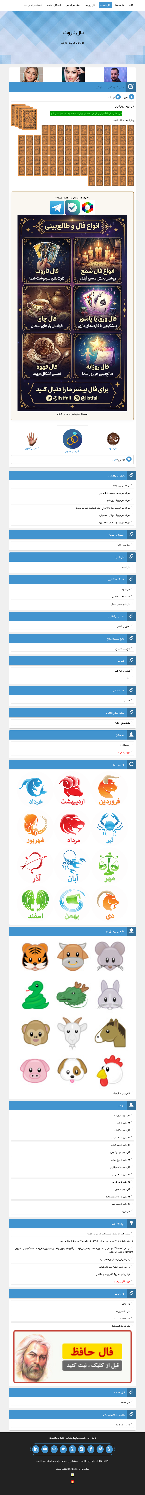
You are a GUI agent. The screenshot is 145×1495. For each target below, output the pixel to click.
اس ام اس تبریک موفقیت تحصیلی (114, 514)
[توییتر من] (63, 1449)
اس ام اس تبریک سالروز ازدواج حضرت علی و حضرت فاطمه (103, 507)
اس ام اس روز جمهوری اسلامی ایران (114, 522)
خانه (131, 4)
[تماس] (72, 1449)
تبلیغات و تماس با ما (33, 4)
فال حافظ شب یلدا (122, 1318)
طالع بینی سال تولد (121, 1093)
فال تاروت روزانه (122, 1115)
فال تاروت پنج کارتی (120, 1159)
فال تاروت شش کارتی (120, 1167)
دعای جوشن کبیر (122, 670)
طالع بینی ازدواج (122, 648)
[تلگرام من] (100, 1449)
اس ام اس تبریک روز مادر (118, 500)
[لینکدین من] (35, 1449)
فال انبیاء (126, 566)
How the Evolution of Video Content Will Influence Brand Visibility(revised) (96, 1240)
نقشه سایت (61, 1468)
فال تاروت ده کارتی (121, 1181)
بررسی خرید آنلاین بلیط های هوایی (114, 1266)
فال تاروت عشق (122, 1189)
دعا (128, 678)
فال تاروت (105, 4)
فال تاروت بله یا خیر (121, 1203)
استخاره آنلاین (54, 4)
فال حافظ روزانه (123, 1311)
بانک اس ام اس (73, 4)
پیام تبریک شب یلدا (121, 1325)
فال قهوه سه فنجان (121, 596)
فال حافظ (119, 4)
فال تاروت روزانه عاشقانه (118, 1196)
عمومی (114, 459)
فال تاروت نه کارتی (121, 1174)
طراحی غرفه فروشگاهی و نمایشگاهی (113, 1273)
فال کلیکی (125, 700)
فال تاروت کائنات (122, 1130)
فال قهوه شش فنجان (120, 603)
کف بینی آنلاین (123, 626)
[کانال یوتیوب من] (44, 1449)
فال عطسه (125, 1402)
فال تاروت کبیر (123, 1122)
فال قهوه (126, 589)
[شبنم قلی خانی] (31, 75)
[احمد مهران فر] (115, 75)
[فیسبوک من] (90, 1449)
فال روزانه (90, 4)
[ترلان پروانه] (73, 75)
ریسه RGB (125, 744)
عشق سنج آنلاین (122, 722)
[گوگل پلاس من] (54, 1449)
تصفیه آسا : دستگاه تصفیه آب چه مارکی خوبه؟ (108, 1233)
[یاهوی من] (109, 1449)
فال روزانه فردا (123, 1424)
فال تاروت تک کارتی (121, 1137)
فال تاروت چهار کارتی (110, 86)
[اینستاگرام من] (81, 1449)
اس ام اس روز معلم (121, 485)
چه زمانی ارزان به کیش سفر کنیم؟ (114, 1259)
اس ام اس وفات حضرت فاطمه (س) (114, 492)
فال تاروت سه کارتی (120, 1144)
